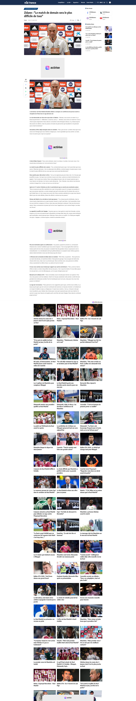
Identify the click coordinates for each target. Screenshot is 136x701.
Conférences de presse (31, 8)
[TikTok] (104, 2)
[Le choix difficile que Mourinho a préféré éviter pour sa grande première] (108, 49)
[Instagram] (103, 2)
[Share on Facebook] (76, 20)
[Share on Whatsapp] (25, 91)
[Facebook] (97, 2)
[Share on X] (78, 20)
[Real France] (33, 2)
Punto (25, 20)
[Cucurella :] (108, 42)
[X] (99, 2)
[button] (95, 2)
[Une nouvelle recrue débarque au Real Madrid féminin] (108, 28)
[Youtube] (105, 18)
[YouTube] (101, 2)
